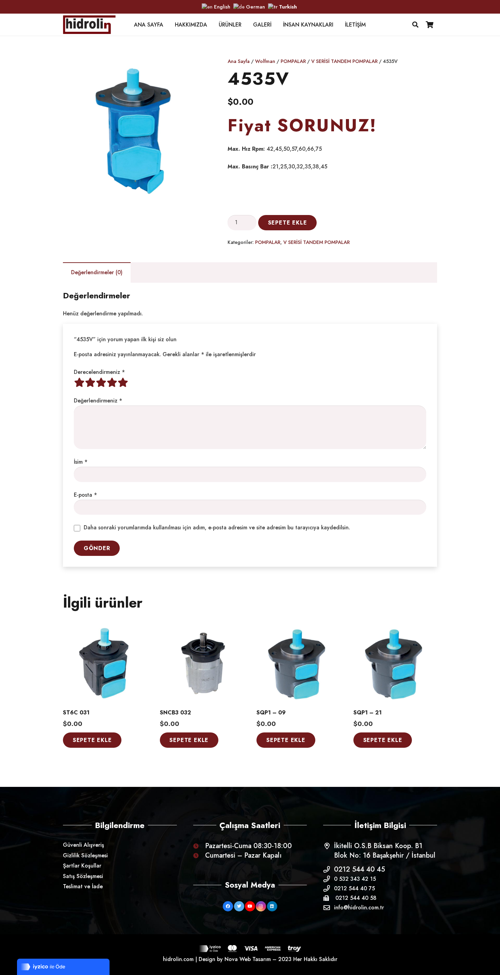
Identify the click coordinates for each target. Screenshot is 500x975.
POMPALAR (293, 61)
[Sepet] (429, 25)
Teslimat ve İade (83, 886)
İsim (80, 462)
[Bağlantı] (89, 24)
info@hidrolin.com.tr (359, 907)
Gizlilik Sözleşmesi (85, 855)
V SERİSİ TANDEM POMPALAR (344, 61)
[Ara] (415, 24)
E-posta (85, 495)
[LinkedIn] (272, 906)
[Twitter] (239, 906)
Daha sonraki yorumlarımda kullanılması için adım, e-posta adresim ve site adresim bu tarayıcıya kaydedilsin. (217, 527)
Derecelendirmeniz (99, 372)
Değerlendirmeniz (98, 400)
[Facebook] (228, 906)
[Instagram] (261, 906)
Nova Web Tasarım (247, 959)
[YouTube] (250, 906)
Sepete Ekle (287, 223)
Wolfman (265, 61)
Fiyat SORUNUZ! (302, 125)
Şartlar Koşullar (82, 866)
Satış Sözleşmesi (83, 876)
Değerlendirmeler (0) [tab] (96, 272)
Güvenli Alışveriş (83, 845)
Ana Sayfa (239, 61)
